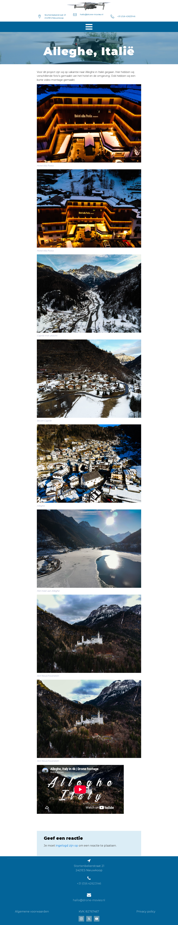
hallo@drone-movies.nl (91, 14)
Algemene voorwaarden (32, 911)
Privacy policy (145, 911)
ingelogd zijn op (67, 845)
